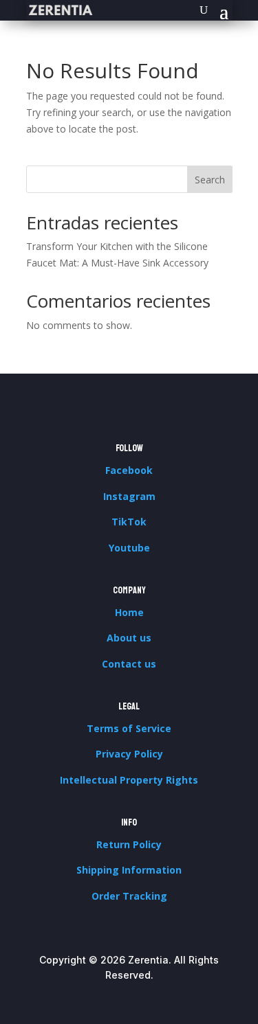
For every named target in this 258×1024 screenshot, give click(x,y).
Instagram (129, 496)
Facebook (129, 470)
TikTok (129, 521)
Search (210, 179)
